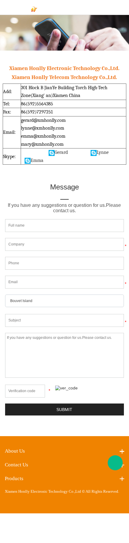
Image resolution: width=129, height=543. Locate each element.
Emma (37, 160)
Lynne (103, 152)
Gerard (61, 152)
